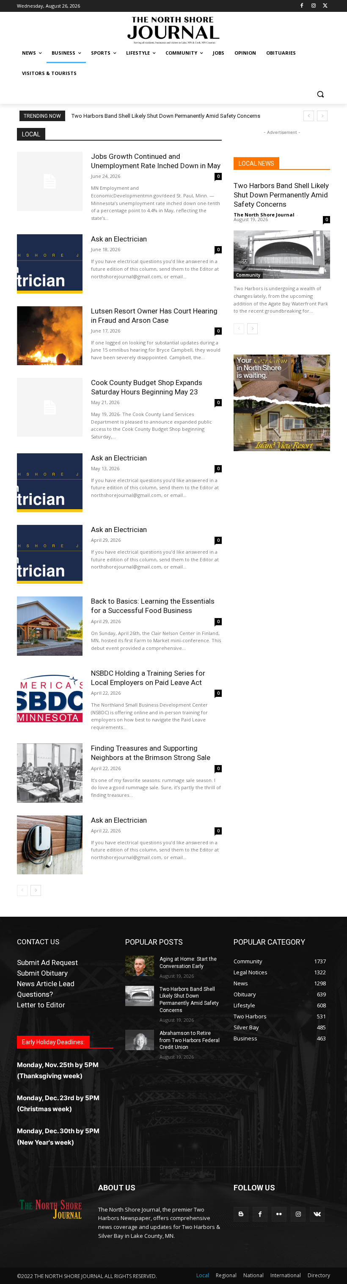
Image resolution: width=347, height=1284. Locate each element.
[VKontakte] (317, 1214)
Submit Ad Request (47, 962)
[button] (320, 94)
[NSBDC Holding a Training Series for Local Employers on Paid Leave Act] (50, 697)
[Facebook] (302, 6)
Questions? (35, 994)
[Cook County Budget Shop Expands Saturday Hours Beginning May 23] (50, 407)
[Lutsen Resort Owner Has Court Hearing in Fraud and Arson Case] (50, 335)
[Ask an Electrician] (50, 263)
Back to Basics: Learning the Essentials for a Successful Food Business (153, 606)
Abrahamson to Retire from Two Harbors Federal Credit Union (147, 116)
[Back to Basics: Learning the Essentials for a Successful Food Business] (50, 625)
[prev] (308, 116)
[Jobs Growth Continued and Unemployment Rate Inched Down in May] (50, 181)
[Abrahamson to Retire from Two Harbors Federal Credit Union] (139, 1040)
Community (248, 275)
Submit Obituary (42, 973)
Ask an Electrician (119, 239)
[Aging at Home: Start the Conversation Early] (139, 966)
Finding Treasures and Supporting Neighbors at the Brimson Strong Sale (150, 753)
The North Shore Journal (264, 214)
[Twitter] (325, 6)
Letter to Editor (41, 1005)
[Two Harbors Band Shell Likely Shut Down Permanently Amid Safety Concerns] (282, 254)
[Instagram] (313, 6)
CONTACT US (38, 941)
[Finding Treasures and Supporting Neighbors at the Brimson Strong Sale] (50, 772)
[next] (322, 116)
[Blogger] (241, 1214)
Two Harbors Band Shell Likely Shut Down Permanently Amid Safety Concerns (281, 194)
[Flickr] (279, 1214)
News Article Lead (45, 983)
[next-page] (35, 890)
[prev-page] (22, 890)
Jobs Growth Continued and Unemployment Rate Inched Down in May (155, 161)
